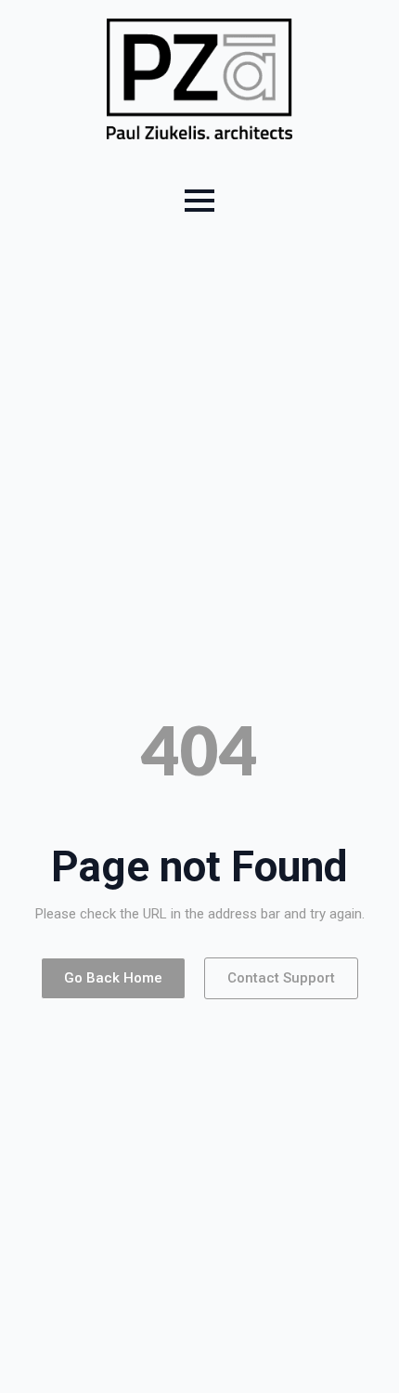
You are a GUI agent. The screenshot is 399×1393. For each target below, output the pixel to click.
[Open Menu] (199, 200)
